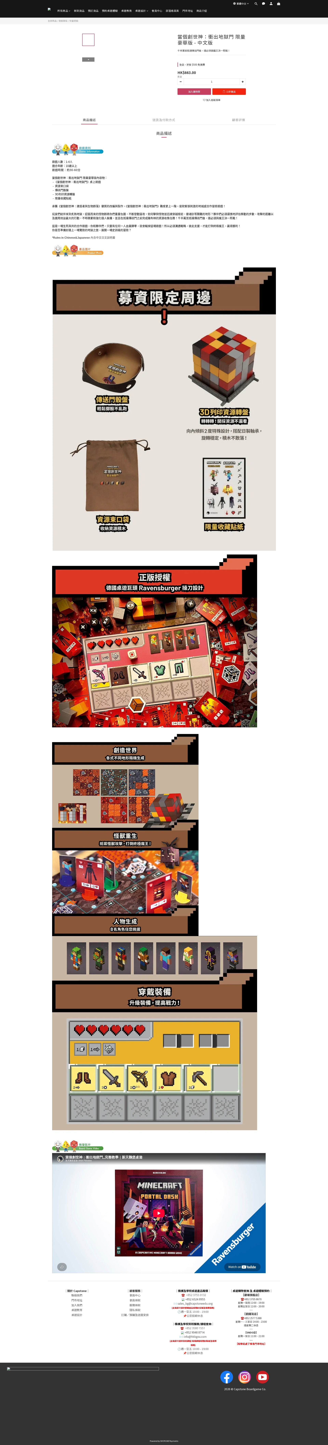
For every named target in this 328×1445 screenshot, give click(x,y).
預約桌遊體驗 (110, 10)
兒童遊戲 (73, 20)
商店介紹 (201, 10)
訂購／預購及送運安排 (135, 1315)
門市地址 (187, 10)
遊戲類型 (63, 20)
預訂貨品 (93, 10)
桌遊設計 (140, 10)
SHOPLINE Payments (169, 1441)
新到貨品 (79, 10)
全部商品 (52, 20)
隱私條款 (134, 1310)
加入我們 (76, 1305)
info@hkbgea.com (195, 1336)
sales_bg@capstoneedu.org (195, 1303)
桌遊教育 (126, 10)
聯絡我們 (76, 1295)
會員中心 (157, 10)
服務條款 (134, 1305)
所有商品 (62, 10)
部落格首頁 (172, 10)
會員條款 (134, 1300)
